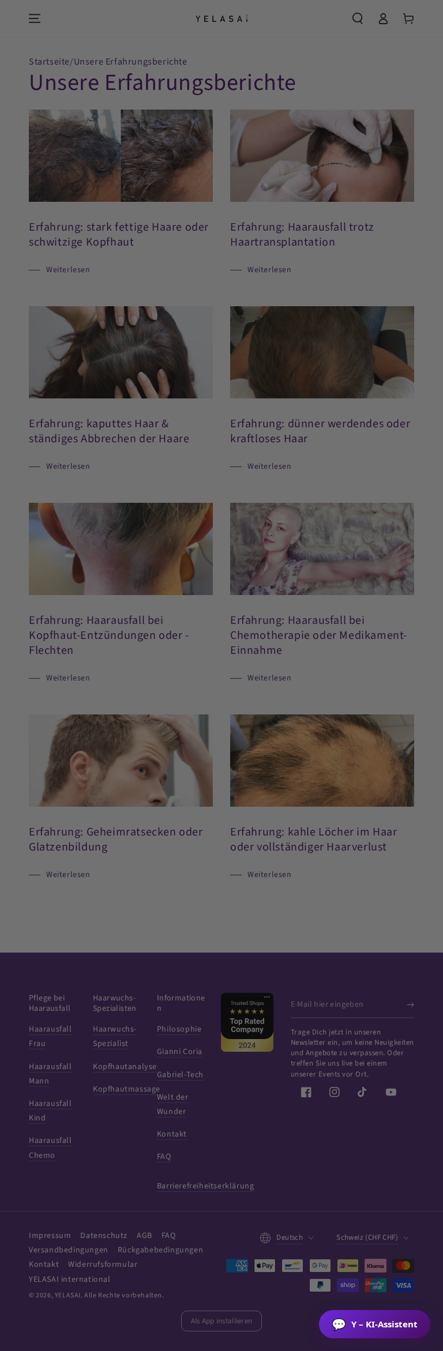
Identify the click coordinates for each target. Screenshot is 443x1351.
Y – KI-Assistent (375, 1324)
